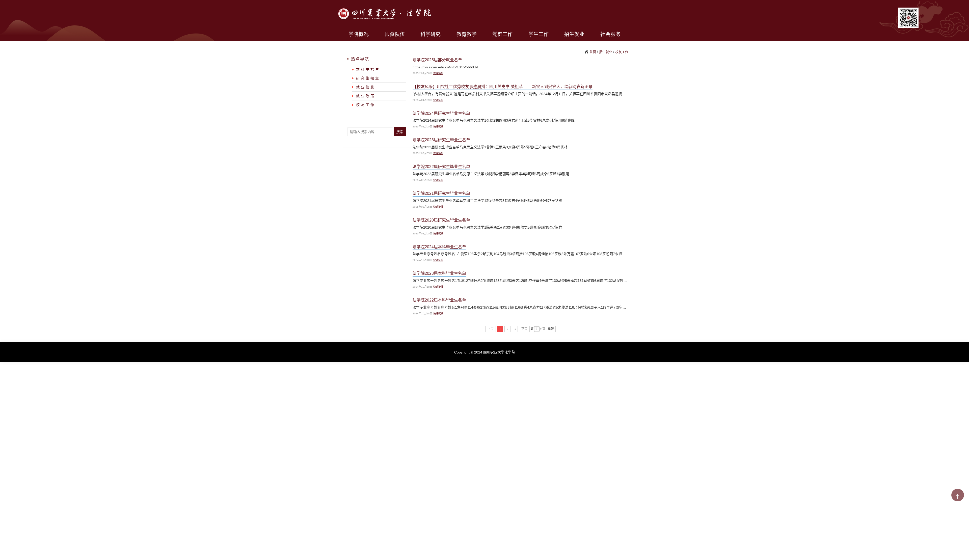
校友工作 (621, 52)
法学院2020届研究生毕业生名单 (441, 220)
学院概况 (358, 34)
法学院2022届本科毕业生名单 (439, 300)
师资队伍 (395, 34)
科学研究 (430, 34)
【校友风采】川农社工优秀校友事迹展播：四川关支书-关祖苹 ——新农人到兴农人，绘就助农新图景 (503, 87)
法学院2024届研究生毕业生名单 (441, 113)
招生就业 (574, 34)
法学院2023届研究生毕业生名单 (441, 140)
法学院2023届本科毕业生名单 (439, 273)
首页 (592, 52)
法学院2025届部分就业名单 (437, 60)
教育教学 (466, 34)
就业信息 (365, 87)
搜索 (399, 132)
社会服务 (610, 34)
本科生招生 (368, 69)
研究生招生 (368, 78)
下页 (524, 329)
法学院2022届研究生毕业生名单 (441, 167)
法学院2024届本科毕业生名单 (439, 247)
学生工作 (538, 34)
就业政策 (365, 96)
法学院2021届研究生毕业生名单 (441, 193)
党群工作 (502, 34)
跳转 (551, 329)
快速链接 (438, 73)
